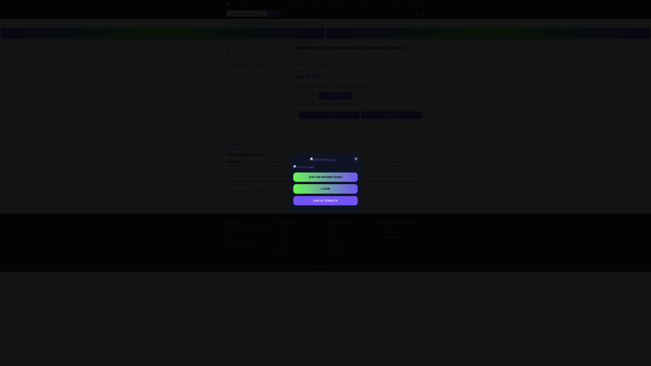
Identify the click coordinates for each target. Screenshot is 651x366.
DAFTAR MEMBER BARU (325, 177)
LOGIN (325, 188)
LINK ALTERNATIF (325, 200)
